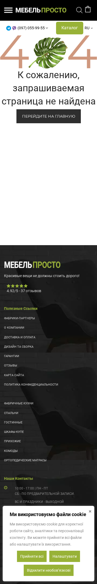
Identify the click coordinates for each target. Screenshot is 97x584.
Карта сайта (14, 375)
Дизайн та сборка (18, 347)
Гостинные (13, 422)
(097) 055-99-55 (31, 28)
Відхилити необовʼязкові (48, 570)
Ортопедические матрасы (25, 460)
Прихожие (12, 441)
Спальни (11, 413)
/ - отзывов (24, 291)
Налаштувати (65, 556)
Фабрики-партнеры (19, 318)
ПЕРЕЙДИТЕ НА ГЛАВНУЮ (48, 116)
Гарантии (11, 356)
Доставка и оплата (19, 337)
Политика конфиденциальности (31, 384)
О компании (14, 327)
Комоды (11, 451)
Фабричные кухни (18, 403)
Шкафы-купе (14, 432)
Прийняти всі (31, 556)
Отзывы (10, 365)
